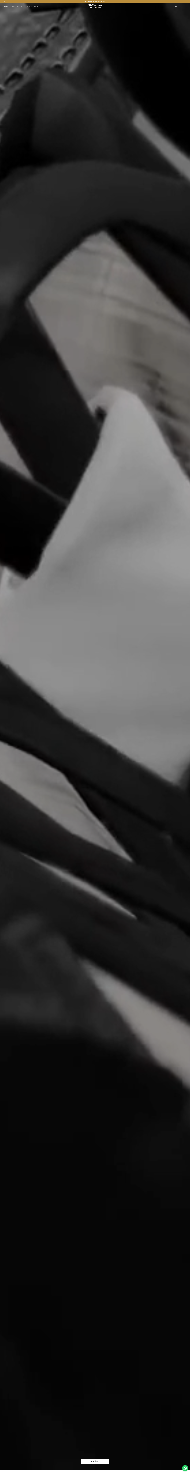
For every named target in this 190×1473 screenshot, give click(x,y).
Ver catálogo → (95, 1461)
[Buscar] (176, 6)
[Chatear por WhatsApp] (185, 1468)
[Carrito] (184, 6)
